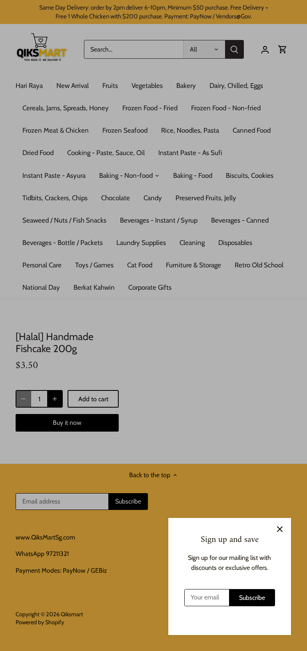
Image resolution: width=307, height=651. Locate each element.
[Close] (280, 529)
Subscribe (252, 597)
